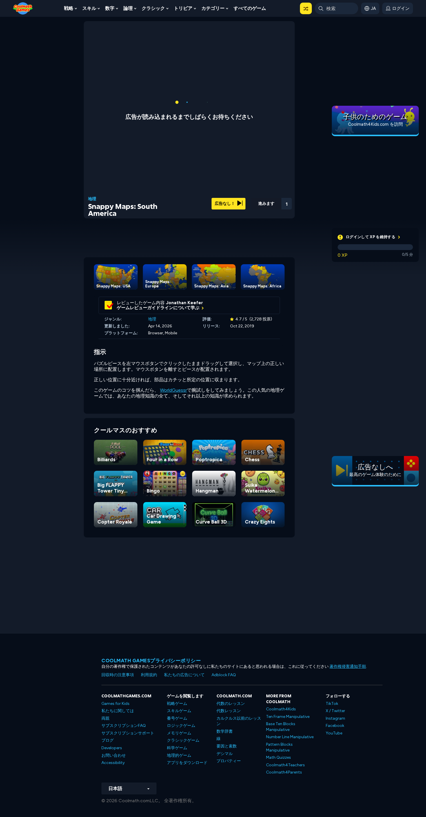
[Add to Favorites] (256, 201)
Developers (111, 747)
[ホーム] (23, 8)
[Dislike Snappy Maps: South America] (240, 202)
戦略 (68, 8)
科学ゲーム (177, 747)
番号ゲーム (177, 718)
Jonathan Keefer (184, 302)
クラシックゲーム (183, 740)
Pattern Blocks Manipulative (279, 747)
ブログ (107, 740)
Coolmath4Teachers (285, 765)
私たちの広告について (184, 674)
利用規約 (149, 674)
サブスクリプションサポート (127, 733)
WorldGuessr (173, 390)
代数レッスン (228, 710)
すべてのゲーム (250, 8)
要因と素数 (226, 746)
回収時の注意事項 (117, 674)
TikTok (332, 703)
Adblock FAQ (224, 674)
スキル (89, 8)
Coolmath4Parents (284, 772)
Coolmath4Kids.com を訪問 (375, 124)
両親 (105, 718)
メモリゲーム (179, 733)
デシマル (224, 753)
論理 (128, 8)
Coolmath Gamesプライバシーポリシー (151, 660)
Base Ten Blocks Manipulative (280, 726)
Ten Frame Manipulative (288, 716)
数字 (109, 8)
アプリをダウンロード (187, 762)
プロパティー (228, 760)
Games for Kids (115, 703)
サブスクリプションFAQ (123, 725)
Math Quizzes (278, 757)
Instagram (335, 718)
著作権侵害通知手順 (347, 666)
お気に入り (255, 211)
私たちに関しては (117, 710)
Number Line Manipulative (290, 736)
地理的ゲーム (179, 755)
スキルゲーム (179, 710)
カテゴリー (213, 8)
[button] (306, 8)
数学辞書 (224, 731)
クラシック (153, 8)
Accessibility (113, 762)
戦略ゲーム (177, 703)
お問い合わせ (113, 755)
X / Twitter (335, 710)
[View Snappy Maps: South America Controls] (271, 202)
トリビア (183, 8)
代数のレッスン (230, 703)
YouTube (334, 733)
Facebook (335, 725)
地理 (92, 199)
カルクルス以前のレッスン (238, 721)
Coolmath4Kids (281, 709)
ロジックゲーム (181, 725)
